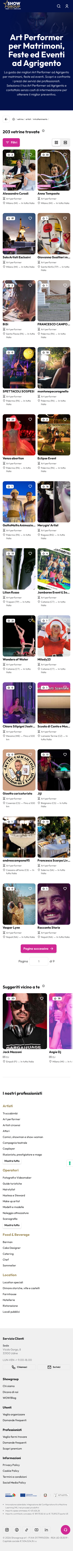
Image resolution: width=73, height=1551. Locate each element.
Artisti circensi (11, 1125)
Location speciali (13, 1282)
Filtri (14, 142)
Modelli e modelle (13, 1207)
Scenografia (10, 1218)
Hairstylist (9, 1189)
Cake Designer (12, 1247)
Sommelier (9, 1265)
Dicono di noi (10, 1392)
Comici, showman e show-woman (23, 1137)
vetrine (20, 119)
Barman (8, 1242)
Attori (6, 1131)
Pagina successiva (35, 949)
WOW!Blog (9, 1397)
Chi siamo (9, 1386)
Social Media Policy (14, 1482)
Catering (8, 1253)
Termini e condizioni (15, 1476)
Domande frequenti (14, 1420)
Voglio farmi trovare (15, 1436)
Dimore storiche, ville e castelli (21, 1288)
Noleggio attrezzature (16, 1213)
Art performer (11, 1119)
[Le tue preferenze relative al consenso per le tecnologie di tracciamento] (70, 1163)
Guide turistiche (12, 1183)
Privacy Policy (11, 1465)
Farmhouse (9, 1294)
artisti (28, 119)
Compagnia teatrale (15, 1142)
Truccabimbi (10, 1113)
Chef (6, 1259)
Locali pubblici (11, 1311)
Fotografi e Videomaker (17, 1177)
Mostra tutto (12, 1161)
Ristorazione (10, 1305)
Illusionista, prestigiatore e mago (22, 1154)
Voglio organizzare (14, 1414)
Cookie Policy (11, 1470)
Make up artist (11, 1201)
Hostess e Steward (14, 1195)
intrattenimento (40, 119)
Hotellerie (9, 1300)
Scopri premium (12, 1448)
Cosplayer (9, 1148)
